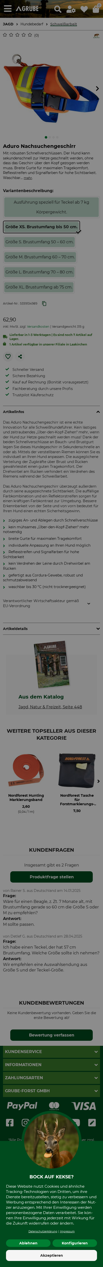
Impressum (67, 1231)
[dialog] (51, 633)
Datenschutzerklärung (42, 1231)
